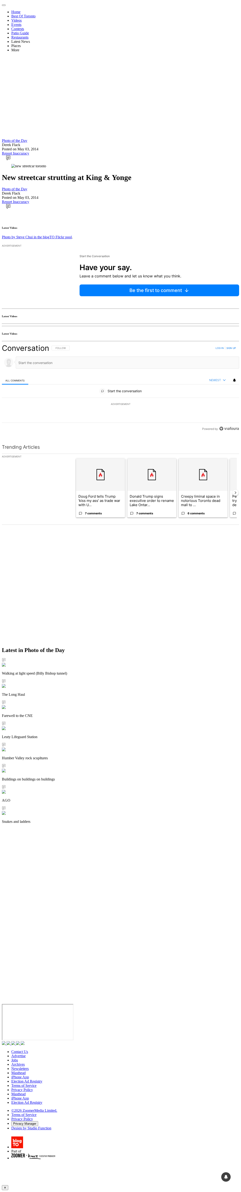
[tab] (15, 380)
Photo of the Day (14, 141)
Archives (18, 1064)
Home (15, 12)
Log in (220, 348)
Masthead (18, 1073)
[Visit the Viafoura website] (229, 429)
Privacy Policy (22, 1090)
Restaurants (19, 37)
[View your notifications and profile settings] (234, 380)
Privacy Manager (24, 1123)
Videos (16, 20)
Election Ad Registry (26, 1081)
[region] (120, 388)
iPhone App (20, 1077)
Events (16, 25)
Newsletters (20, 1069)
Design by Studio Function (31, 1128)
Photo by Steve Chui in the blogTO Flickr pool (37, 237)
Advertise (18, 1056)
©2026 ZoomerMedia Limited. (34, 1110)
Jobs (14, 1060)
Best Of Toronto (23, 16)
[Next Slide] (235, 493)
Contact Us (19, 1052)
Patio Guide (20, 33)
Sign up (231, 348)
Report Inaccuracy (15, 153)
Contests (17, 29)
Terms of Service (23, 1086)
